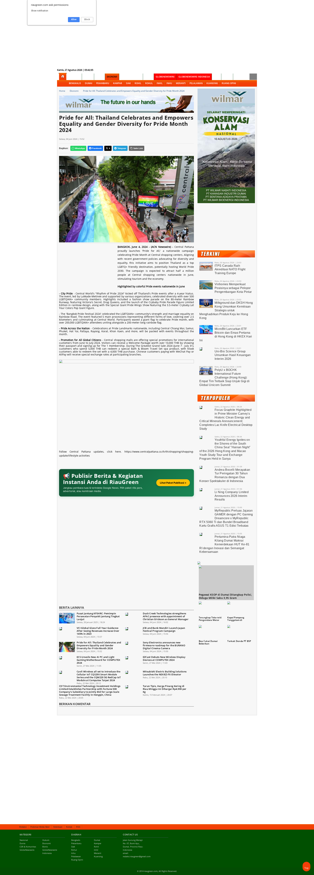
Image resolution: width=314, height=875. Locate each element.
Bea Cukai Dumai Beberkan (208, 642)
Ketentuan (57, 827)
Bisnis (148, 76)
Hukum (88, 76)
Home (62, 90)
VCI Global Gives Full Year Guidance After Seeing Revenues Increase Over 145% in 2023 (98, 630)
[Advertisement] (157, 25)
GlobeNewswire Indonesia (194, 76)
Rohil (138, 83)
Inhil (160, 83)
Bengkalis (75, 83)
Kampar (117, 83)
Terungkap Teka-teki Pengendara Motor (210, 619)
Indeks (227, 76)
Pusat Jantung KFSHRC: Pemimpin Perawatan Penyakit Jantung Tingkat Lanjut (98, 616)
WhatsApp (80, 148)
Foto (216, 76)
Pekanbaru (102, 83)
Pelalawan (196, 83)
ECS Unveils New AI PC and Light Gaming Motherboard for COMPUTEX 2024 (98, 659)
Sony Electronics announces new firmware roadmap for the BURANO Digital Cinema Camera (164, 645)
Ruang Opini (229, 83)
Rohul (149, 83)
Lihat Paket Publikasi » (173, 482)
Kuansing (212, 83)
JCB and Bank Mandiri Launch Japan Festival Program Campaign (164, 629)
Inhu (169, 83)
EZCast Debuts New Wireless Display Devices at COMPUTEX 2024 (164, 658)
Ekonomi (112, 76)
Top (306, 868)
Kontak (69, 827)
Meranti (181, 83)
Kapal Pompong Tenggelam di (235, 619)
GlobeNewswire (165, 76)
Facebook (97, 148)
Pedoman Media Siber (40, 827)
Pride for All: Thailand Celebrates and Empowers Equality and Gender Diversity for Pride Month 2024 (99, 645)
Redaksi (23, 827)
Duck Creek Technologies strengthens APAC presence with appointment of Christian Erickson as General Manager (165, 616)
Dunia (99, 76)
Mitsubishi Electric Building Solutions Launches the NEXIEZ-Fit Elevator (164, 673)
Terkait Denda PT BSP (239, 641)
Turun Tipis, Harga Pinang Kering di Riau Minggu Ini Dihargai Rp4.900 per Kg (164, 688)
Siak (128, 83)
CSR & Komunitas (131, 76)
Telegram (121, 148)
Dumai (88, 83)
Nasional (74, 76)
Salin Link (138, 148)
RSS (78, 827)
